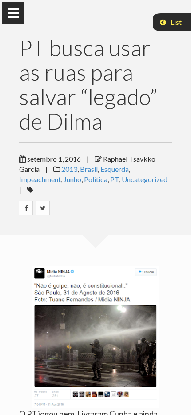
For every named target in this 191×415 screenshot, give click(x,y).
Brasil (89, 169)
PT (114, 179)
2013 (69, 169)
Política (95, 179)
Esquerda (114, 169)
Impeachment (40, 179)
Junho (72, 179)
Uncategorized (144, 179)
